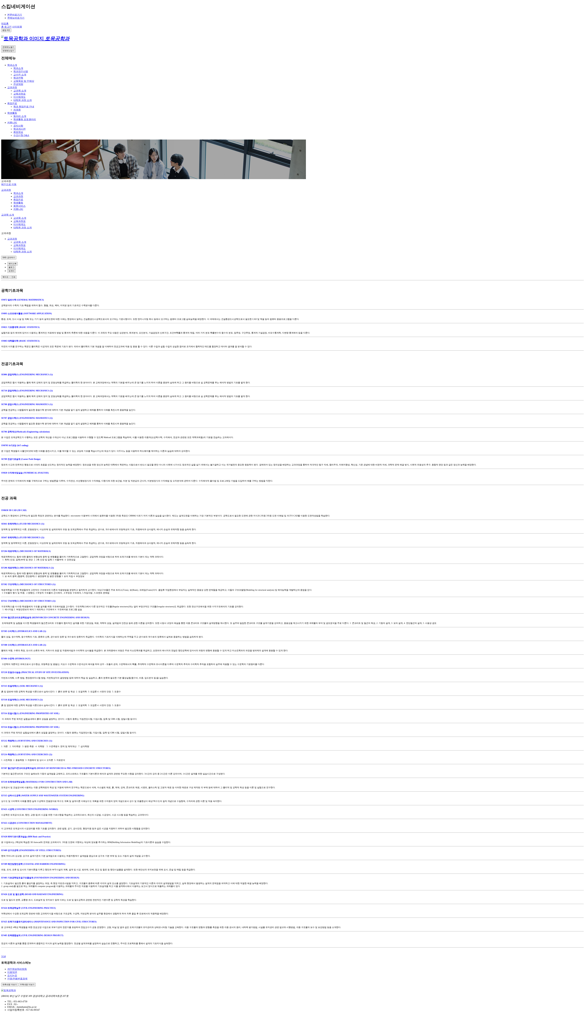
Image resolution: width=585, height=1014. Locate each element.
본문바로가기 (14, 14)
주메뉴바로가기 (15, 18)
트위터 (11, 271)
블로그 (11, 267)
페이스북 (12, 263)
